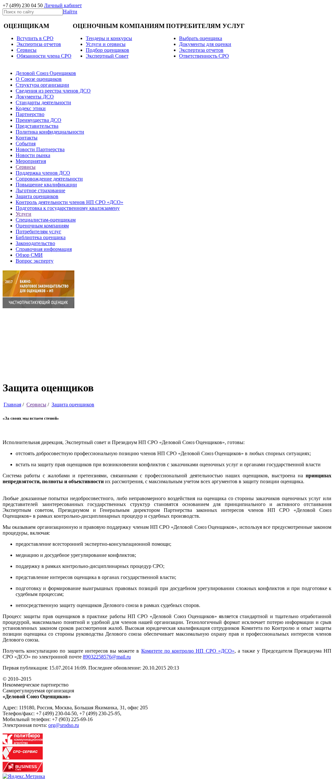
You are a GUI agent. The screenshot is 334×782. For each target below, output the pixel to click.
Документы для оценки (205, 44)
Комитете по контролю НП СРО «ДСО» (188, 651)
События (26, 143)
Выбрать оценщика (200, 38)
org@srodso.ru (63, 725)
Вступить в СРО (35, 38)
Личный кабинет (63, 5)
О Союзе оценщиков (39, 79)
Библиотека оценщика (41, 237)
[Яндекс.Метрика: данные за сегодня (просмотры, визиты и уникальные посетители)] (24, 776)
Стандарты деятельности (43, 102)
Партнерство (30, 114)
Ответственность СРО (204, 56)
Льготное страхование (40, 190)
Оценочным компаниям (42, 225)
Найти (70, 11)
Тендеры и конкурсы (109, 38)
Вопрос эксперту (34, 261)
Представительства (37, 126)
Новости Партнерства (40, 149)
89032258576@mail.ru (107, 656)
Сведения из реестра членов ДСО (53, 91)
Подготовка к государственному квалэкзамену (68, 208)
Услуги (23, 214)
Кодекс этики (31, 108)
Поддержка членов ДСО (43, 173)
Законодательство (35, 243)
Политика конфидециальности (50, 132)
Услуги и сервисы (106, 44)
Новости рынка (33, 155)
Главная (12, 404)
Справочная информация (44, 249)
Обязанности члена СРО (44, 56)
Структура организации (42, 85)
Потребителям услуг (38, 231)
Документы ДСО (35, 96)
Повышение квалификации (46, 184)
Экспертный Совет (107, 56)
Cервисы (27, 50)
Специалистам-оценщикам (46, 220)
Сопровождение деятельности (49, 178)
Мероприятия (31, 161)
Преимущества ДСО (38, 120)
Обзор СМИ (29, 255)
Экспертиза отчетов (39, 44)
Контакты (27, 137)
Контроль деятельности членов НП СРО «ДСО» (69, 202)
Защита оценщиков (37, 196)
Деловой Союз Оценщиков (46, 73)
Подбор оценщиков (107, 50)
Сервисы (26, 167)
